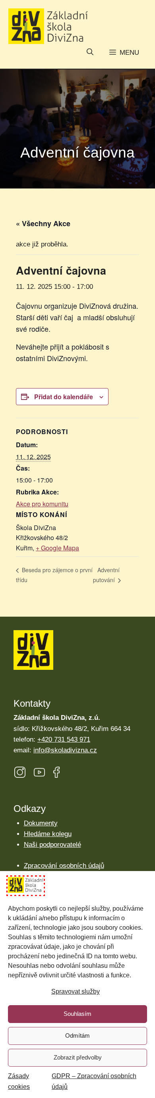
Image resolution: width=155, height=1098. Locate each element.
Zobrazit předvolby (78, 1057)
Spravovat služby (75, 991)
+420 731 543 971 (63, 739)
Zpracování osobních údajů (64, 865)
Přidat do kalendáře (63, 396)
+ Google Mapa (57, 547)
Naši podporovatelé (52, 844)
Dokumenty (41, 823)
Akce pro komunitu (42, 503)
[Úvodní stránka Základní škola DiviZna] (48, 26)
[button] (90, 52)
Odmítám (77, 1035)
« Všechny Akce (43, 223)
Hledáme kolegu (48, 834)
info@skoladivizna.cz (65, 750)
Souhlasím (77, 1013)
